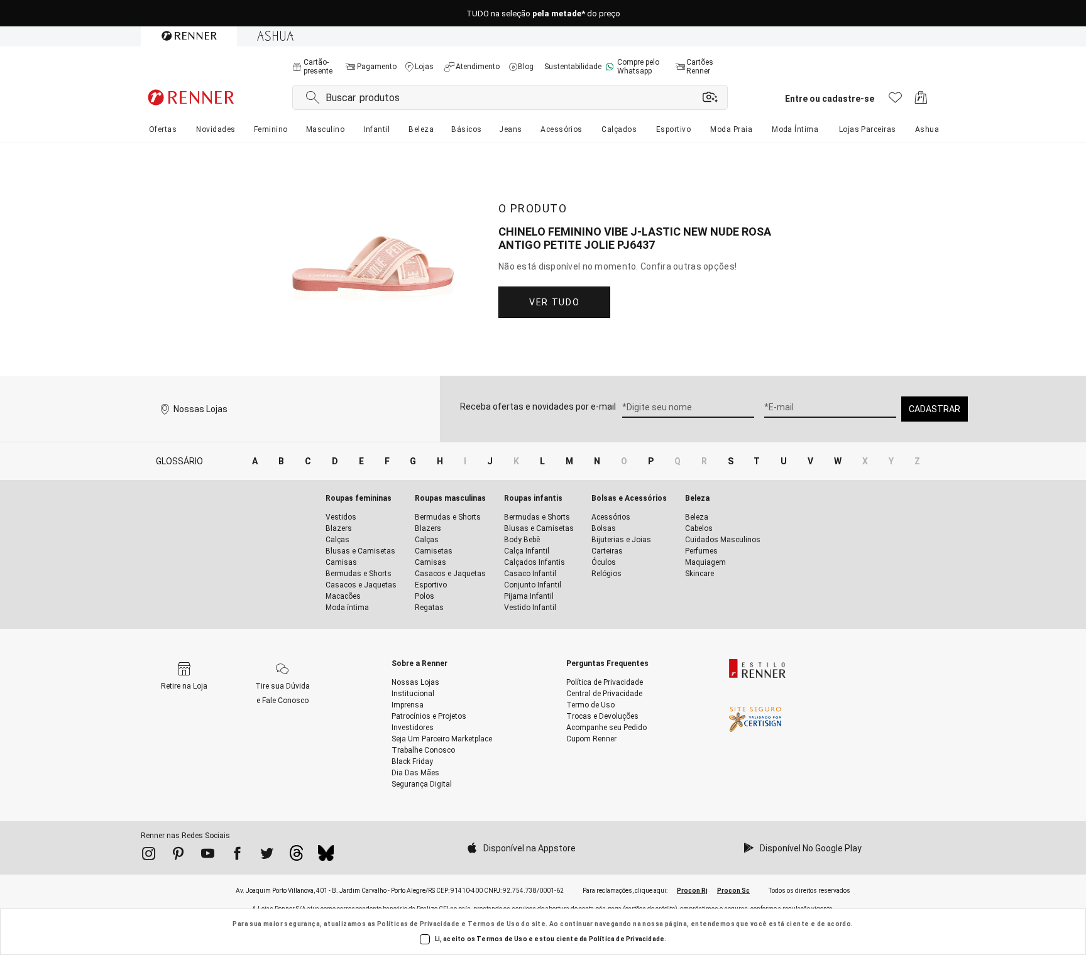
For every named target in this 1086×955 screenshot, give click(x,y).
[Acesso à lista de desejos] (895, 101)
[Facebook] (237, 855)
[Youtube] (208, 855)
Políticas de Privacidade (418, 923)
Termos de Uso (494, 923)
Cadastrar (934, 409)
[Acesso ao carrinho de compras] (921, 101)
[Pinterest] (178, 855)
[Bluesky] (326, 856)
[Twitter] (267, 855)
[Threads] (296, 856)
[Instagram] (148, 855)
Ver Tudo (554, 302)
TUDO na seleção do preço (543, 13)
